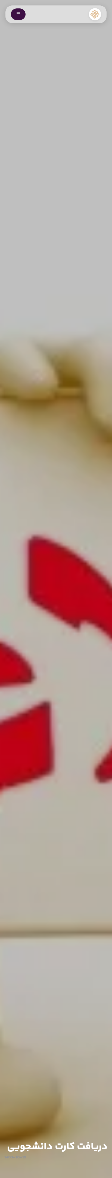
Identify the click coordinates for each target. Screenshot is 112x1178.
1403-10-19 (15, 1157)
